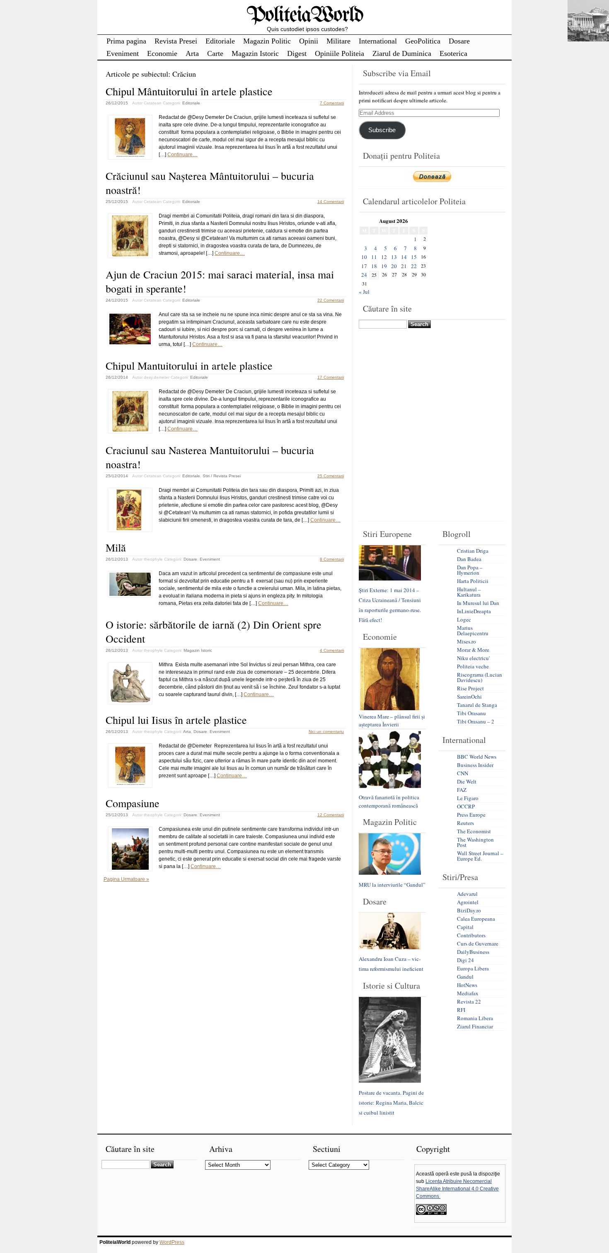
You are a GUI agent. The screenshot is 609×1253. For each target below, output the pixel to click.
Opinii (308, 41)
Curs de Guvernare (477, 943)
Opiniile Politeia (339, 53)
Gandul (465, 976)
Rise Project (470, 688)
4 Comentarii (332, 650)
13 (394, 257)
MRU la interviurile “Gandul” (392, 884)
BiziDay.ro (469, 910)
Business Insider (475, 765)
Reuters (465, 823)
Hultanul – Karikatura (469, 591)
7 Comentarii (332, 103)
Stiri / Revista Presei (222, 476)
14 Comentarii (330, 201)
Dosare (459, 41)
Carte (215, 53)
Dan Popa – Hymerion (470, 570)
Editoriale (220, 41)
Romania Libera (475, 1018)
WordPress (172, 1242)
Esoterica (453, 53)
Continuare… (182, 154)
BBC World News (476, 756)
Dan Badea (469, 559)
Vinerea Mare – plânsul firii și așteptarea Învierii (392, 720)
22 (414, 266)
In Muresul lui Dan (478, 603)
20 (394, 266)
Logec (464, 619)
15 (414, 257)
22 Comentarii (330, 300)
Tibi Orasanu (471, 713)
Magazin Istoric (255, 53)
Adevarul (467, 893)
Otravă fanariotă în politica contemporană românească (389, 801)
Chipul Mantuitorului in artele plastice (189, 365)
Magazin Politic (267, 41)
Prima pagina (126, 41)
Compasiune (133, 803)
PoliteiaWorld (305, 15)
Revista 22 (469, 1001)
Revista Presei (176, 41)
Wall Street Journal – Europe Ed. (480, 855)
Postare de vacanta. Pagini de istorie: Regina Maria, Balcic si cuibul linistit (391, 1102)
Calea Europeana (476, 918)
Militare (338, 41)
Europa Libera (473, 968)
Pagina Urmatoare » (126, 879)
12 (384, 257)
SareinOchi (469, 696)
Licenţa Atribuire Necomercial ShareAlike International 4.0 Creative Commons (457, 1188)
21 (404, 266)
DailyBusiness (473, 951)
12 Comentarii (330, 815)
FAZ (461, 789)
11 (374, 257)
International (378, 41)
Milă (116, 547)
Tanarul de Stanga (477, 705)
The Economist (474, 831)
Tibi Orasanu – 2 (475, 721)
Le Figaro (468, 798)
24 (364, 274)
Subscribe (382, 130)
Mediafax (468, 993)
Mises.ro (466, 641)
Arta (192, 53)
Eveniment (122, 53)
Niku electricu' (473, 658)
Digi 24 (465, 960)
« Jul (364, 291)
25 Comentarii (330, 476)
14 (404, 257)
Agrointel (468, 902)
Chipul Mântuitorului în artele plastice (189, 91)
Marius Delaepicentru (472, 630)
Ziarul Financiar (475, 1026)
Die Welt (466, 781)
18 (374, 266)
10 (364, 257)
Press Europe (471, 814)
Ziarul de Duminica (401, 53)
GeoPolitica (422, 41)
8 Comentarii (332, 559)
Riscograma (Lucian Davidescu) (479, 677)
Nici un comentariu (326, 731)
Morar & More (473, 649)
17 (364, 266)
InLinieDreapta (474, 611)
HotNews (467, 985)
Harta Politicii (472, 581)
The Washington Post (475, 842)
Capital (465, 927)
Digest (297, 53)
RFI (461, 1010)
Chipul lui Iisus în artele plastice (176, 720)
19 (384, 266)
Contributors (471, 935)
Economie (162, 53)
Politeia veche (473, 666)
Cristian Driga (472, 550)
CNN (462, 773)
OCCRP (466, 806)
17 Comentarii (330, 377)
